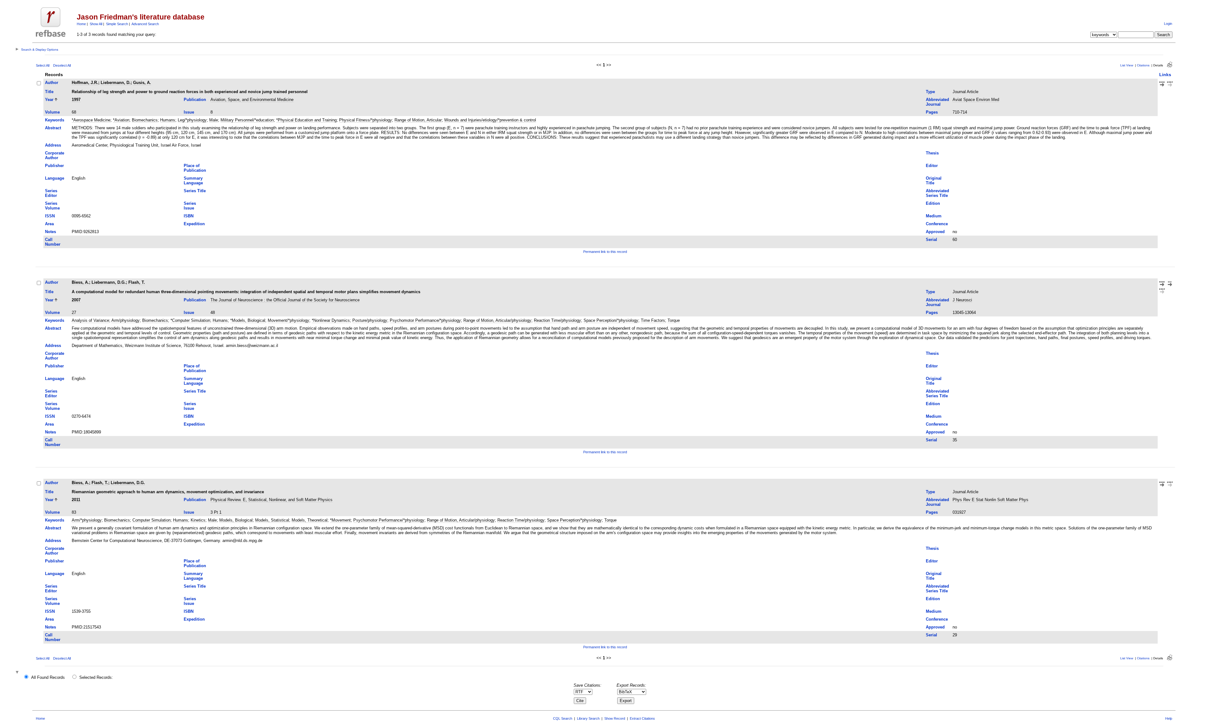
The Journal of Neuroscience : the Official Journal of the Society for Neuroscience (285, 300)
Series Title (195, 190)
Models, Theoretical (309, 520)
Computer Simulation (151, 520)
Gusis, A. (142, 82)
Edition (933, 203)
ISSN (50, 216)
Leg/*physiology (192, 120)
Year (49, 99)
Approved (935, 231)
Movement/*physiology (288, 320)
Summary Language (193, 180)
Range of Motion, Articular (418, 120)
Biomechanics (145, 120)
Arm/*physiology (87, 520)
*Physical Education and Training (306, 120)
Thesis (932, 153)
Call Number (52, 242)
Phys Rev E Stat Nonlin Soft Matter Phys (990, 499)
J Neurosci (962, 300)
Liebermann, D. (116, 82)
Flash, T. (136, 282)
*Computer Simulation (190, 320)
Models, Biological (236, 520)
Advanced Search (145, 24)
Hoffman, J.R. (85, 82)
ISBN (188, 216)
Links (1165, 74)
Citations (1143, 65)
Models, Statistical (272, 520)
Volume (52, 112)
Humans (167, 120)
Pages (932, 112)
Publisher (54, 165)
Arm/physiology (125, 320)
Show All (96, 24)
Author (51, 82)
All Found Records (48, 677)
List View (1126, 65)
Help (1168, 718)
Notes (50, 231)
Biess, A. (80, 282)
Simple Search (117, 24)
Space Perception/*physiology (611, 320)
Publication (195, 99)
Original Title (934, 180)
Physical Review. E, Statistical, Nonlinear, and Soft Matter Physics (271, 499)
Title (49, 91)
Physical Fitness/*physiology (365, 120)
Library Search (588, 718)
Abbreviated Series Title (937, 193)
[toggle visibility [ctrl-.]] (18, 672)
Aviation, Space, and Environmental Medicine (252, 99)
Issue (189, 112)
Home (81, 24)
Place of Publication (195, 168)
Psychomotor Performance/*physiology (425, 320)
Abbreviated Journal (937, 102)
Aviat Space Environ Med (976, 99)
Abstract (53, 128)
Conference (937, 223)
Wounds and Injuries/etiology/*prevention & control (490, 120)
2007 (76, 300)
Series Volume (52, 205)
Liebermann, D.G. (109, 282)
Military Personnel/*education (247, 120)
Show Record (614, 718)
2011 (76, 499)
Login (1168, 23)
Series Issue (190, 205)
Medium (934, 216)
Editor (932, 165)
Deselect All (62, 65)
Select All (42, 65)
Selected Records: (96, 677)
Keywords (54, 120)
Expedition (194, 223)
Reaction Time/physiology (557, 320)
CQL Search (562, 718)
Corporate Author (54, 155)
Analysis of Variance (90, 320)
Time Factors (653, 320)
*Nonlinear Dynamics (331, 320)
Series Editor (51, 193)
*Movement (340, 520)
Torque (674, 320)
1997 (76, 99)
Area (49, 223)
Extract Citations (642, 718)
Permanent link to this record (605, 252)
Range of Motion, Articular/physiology (497, 320)
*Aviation (121, 120)
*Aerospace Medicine (91, 120)
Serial (931, 239)
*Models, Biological (247, 320)
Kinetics (198, 520)
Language (54, 178)
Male (213, 120)
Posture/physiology (369, 320)
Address (53, 145)
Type (930, 91)
